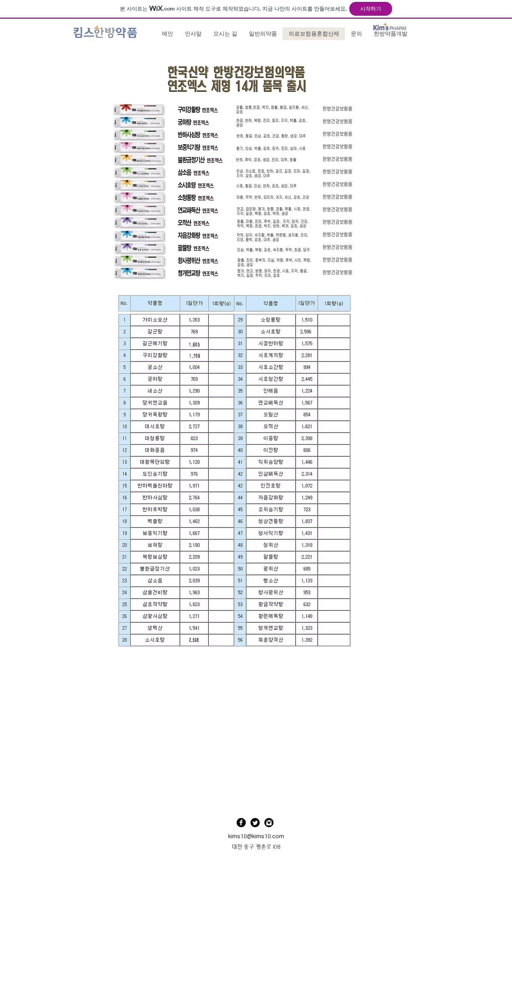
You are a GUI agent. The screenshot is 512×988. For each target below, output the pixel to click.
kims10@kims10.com (256, 836)
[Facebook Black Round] (241, 822)
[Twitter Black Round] (255, 822)
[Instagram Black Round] (269, 822)
